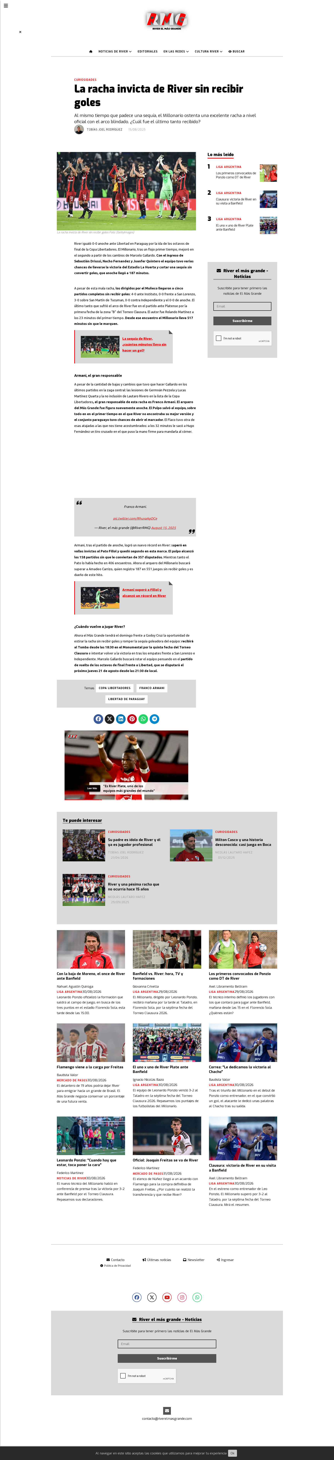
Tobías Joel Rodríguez (105, 129)
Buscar (238, 51)
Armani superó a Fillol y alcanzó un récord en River (144, 593)
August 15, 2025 (163, 528)
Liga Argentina (69, 992)
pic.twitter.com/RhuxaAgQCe (135, 518)
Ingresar (227, 1260)
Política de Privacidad (117, 1265)
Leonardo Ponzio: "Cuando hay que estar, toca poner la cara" (86, 1162)
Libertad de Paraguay (126, 699)
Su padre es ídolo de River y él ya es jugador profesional (134, 842)
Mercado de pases (72, 1080)
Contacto (117, 1260)
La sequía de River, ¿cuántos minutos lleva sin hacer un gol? (144, 344)
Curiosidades (85, 80)
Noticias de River (114, 51)
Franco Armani (151, 688)
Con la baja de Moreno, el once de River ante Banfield (91, 976)
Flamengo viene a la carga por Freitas (90, 1067)
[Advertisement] (135, 465)
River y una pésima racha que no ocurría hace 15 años (133, 886)
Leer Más (92, 788)
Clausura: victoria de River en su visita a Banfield (242, 1167)
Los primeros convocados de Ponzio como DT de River (240, 976)
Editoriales (148, 51)
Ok (232, 1453)
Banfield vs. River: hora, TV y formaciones (158, 976)
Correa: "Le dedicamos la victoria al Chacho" (240, 1069)
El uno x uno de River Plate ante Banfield (160, 1069)
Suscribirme (242, 321)
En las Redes (175, 51)
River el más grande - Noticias (245, 274)
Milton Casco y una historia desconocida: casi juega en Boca (243, 842)
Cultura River (207, 51)
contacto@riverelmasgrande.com (167, 1418)
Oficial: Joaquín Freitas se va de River (165, 1160)
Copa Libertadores (115, 688)
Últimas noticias (158, 1260)
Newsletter (195, 1260)
